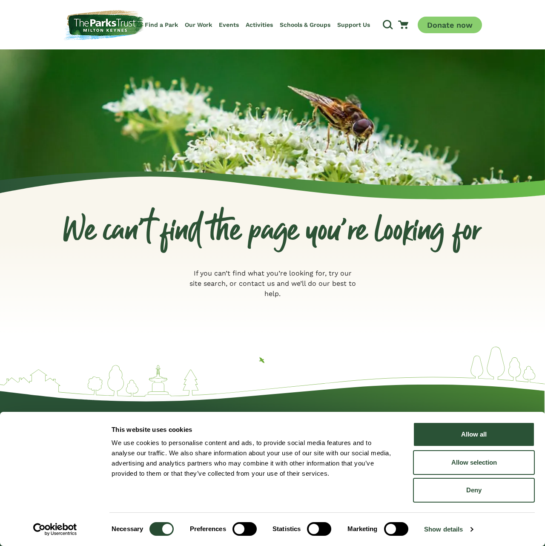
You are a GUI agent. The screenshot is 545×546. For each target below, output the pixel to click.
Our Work (198, 24)
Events (229, 24)
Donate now (450, 24)
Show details (443, 529)
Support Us (353, 24)
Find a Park (161, 24)
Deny (474, 490)
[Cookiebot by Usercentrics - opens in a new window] (55, 529)
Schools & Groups (305, 24)
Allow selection (474, 462)
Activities (259, 24)
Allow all (474, 434)
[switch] (244, 529)
